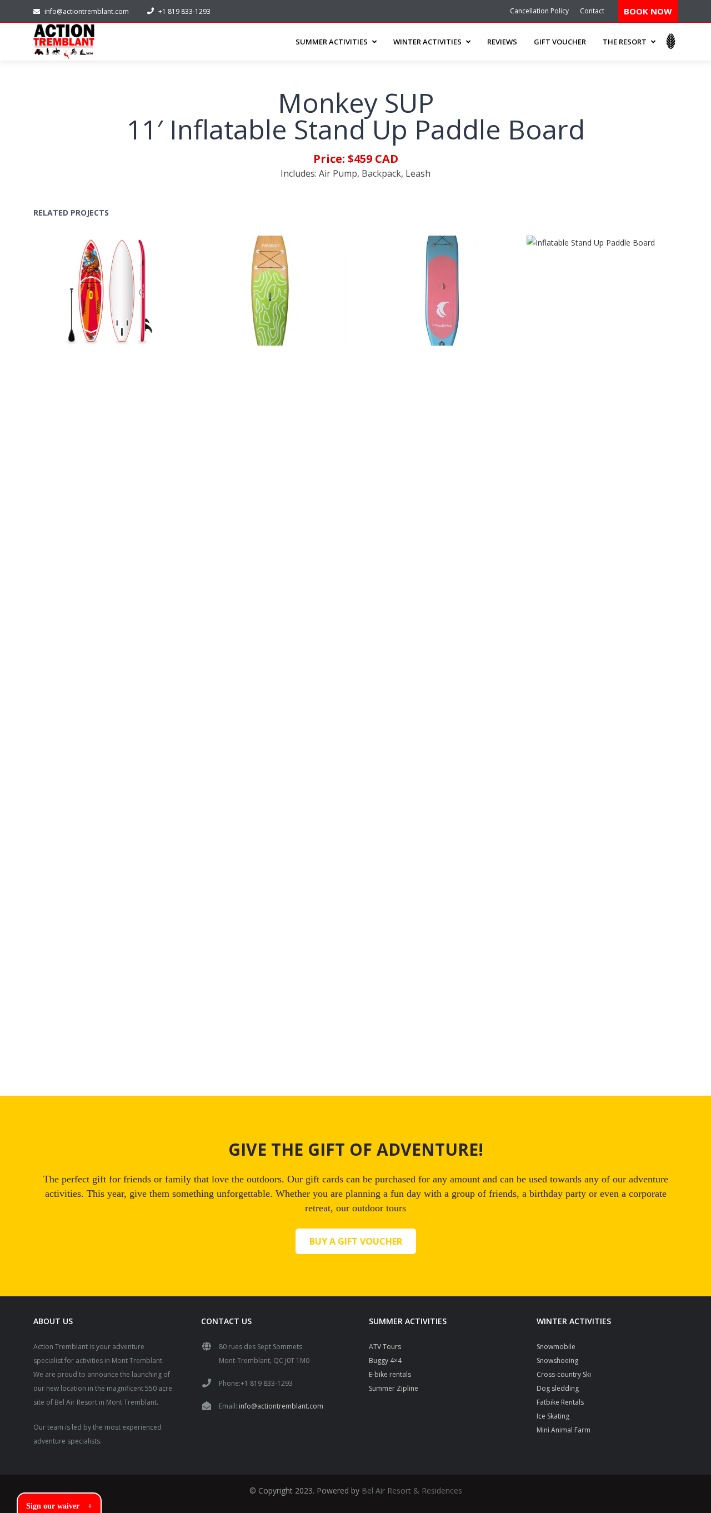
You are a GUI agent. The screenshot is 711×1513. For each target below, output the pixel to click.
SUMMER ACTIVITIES (332, 42)
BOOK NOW (648, 11)
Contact (592, 11)
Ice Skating (553, 1416)
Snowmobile (556, 1346)
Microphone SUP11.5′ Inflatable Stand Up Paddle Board (580, 644)
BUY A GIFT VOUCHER (355, 1241)
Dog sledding (558, 1388)
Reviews (502, 42)
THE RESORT (625, 42)
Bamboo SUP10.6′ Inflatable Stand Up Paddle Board (251, 282)
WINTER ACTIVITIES (427, 42)
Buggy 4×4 (385, 1360)
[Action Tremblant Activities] (63, 41)
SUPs (131, 304)
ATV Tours (385, 1346)
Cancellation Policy (539, 11)
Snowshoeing (557, 1360)
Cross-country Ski (564, 1374)
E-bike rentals (390, 1374)
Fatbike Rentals (560, 1402)
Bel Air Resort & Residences (412, 1490)
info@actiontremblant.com (86, 11)
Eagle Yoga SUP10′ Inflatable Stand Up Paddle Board (416, 282)
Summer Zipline (393, 1388)
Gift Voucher (560, 42)
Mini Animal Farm (563, 1430)
